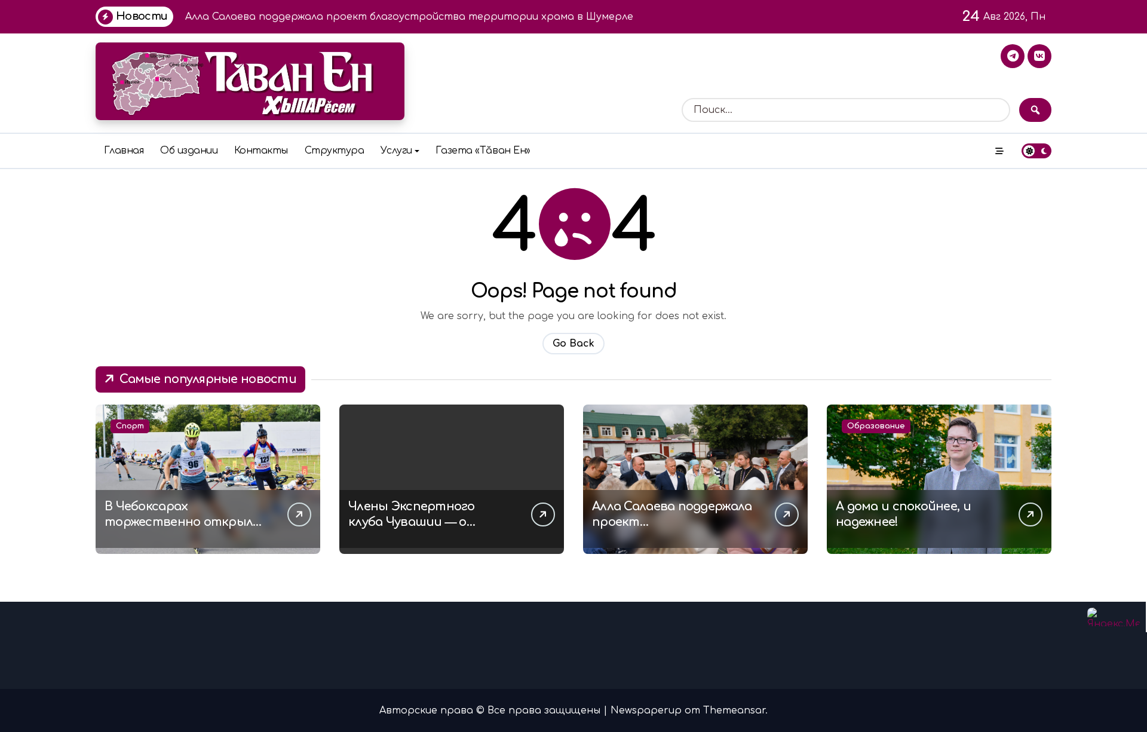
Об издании (188, 150)
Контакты (261, 150)
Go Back (573, 343)
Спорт (130, 426)
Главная (124, 150)
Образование (876, 426)
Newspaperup (646, 710)
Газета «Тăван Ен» (483, 150)
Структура (334, 150)
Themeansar (734, 710)
